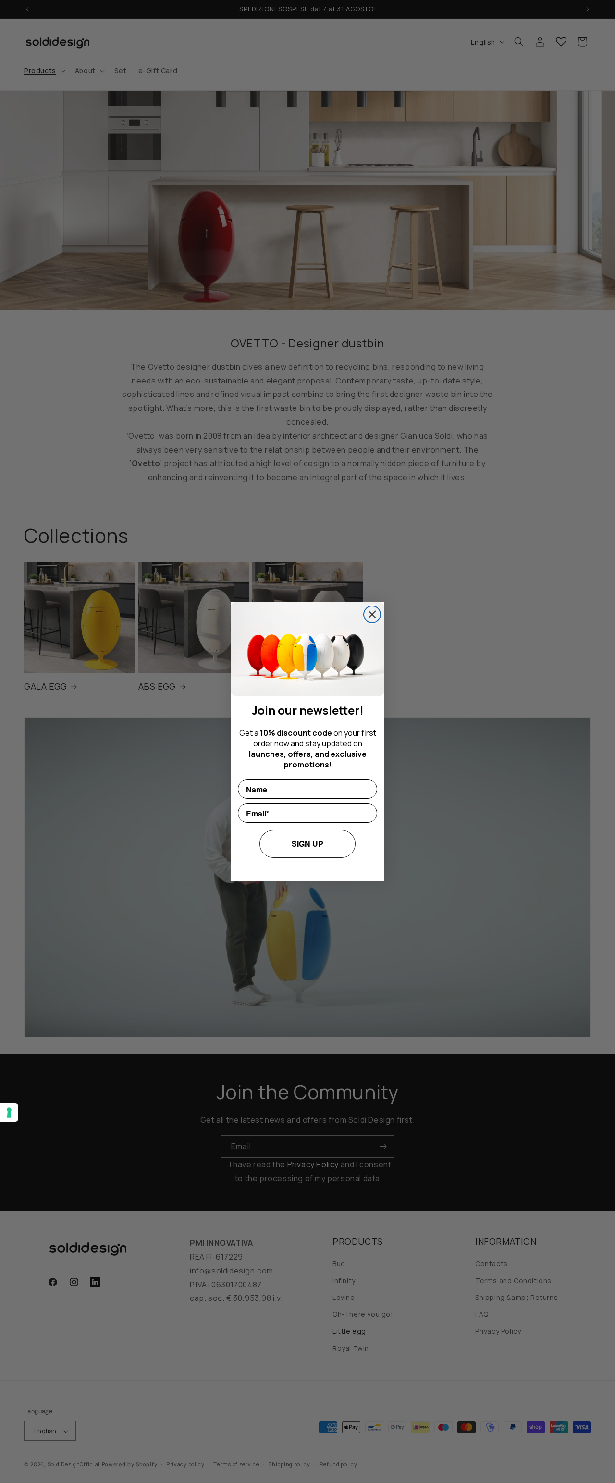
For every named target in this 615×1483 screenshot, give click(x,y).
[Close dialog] (372, 614)
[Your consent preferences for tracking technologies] (9, 1112)
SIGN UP (307, 843)
